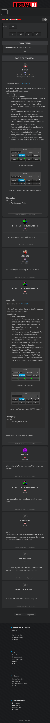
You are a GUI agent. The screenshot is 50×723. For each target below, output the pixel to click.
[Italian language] (16, 19)
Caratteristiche (17, 635)
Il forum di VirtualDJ (13, 47)
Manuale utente (17, 657)
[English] (3, 19)
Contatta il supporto (18, 655)
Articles (14, 661)
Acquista (15, 633)
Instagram (17, 707)
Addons (28, 47)
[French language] (10, 19)
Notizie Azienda (17, 679)
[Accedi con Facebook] (12, 34)
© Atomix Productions (25, 721)
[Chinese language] (19, 19)
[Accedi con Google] (37, 34)
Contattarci (16, 681)
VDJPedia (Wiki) (17, 659)
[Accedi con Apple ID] (29, 34)
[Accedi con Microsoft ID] (20, 34)
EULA (14, 685)
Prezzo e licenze (17, 637)
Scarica (14, 631)
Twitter (16, 709)
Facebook (16, 703)
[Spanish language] (7, 19)
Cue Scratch (25, 83)
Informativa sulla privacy (20, 683)
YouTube (17, 705)
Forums (14, 663)
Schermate (15, 639)
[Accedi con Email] (13, 27)
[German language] (13, 19)
